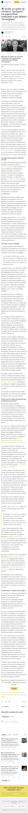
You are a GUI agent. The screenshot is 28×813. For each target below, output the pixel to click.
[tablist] (8, 716)
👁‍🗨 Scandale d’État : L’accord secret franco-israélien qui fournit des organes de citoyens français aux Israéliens (10, 768)
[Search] (25, 734)
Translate (4, 6)
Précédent (6, 706)
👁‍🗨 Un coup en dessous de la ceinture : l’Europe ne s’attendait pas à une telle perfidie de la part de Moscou (10, 740)
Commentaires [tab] (5, 716)
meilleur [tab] (4, 734)
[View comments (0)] (6, 36)
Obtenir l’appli (21, 806)
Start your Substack (10, 806)
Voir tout (4, 780)
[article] (14, 744)
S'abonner (16, 2)
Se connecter (23, 2)
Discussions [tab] (15, 734)
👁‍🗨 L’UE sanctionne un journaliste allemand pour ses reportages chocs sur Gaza (10, 754)
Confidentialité (13, 801)
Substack (4, 810)
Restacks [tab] (12, 716)
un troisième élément (13, 179)
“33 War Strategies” (7, 150)
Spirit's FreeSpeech (9, 31)
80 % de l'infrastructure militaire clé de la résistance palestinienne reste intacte (13, 440)
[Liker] (2, 36)
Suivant (22, 706)
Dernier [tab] (9, 734)
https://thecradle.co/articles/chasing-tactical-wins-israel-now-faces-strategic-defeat (13, 695)
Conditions (20, 801)
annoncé (19, 217)
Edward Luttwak (15, 506)
